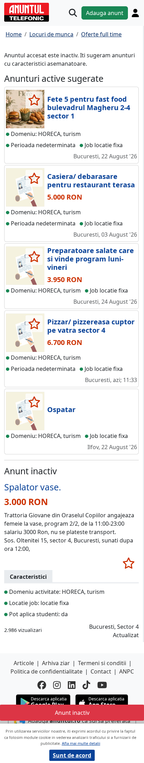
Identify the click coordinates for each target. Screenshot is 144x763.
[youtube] (102, 684)
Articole (24, 663)
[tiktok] (86, 684)
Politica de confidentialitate (46, 671)
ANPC (126, 671)
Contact (101, 671)
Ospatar (61, 409)
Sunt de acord (72, 755)
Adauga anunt (104, 13)
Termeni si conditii (102, 663)
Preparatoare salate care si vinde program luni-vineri (90, 259)
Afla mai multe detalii (81, 743)
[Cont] (135, 13)
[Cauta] (72, 12)
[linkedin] (71, 684)
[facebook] (41, 684)
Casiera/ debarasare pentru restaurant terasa (91, 180)
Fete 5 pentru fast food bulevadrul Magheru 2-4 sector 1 (88, 107)
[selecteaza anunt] (34, 100)
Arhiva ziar (56, 663)
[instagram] (57, 684)
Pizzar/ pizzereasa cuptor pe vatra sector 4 (91, 326)
